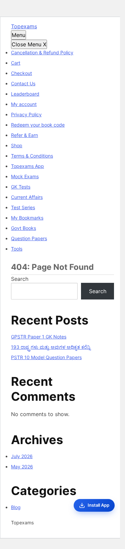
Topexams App (27, 166)
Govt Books (23, 228)
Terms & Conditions (32, 156)
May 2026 (22, 466)
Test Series (23, 207)
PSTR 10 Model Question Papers (46, 357)
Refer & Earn (24, 135)
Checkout (21, 73)
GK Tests (20, 187)
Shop (16, 145)
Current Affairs (27, 197)
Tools (16, 249)
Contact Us (23, 83)
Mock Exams (25, 176)
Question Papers (29, 238)
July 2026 (22, 456)
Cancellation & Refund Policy (42, 52)
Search (19, 278)
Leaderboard (25, 94)
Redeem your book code (38, 125)
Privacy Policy (26, 114)
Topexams (24, 26)
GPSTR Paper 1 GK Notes (38, 336)
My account (24, 104)
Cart (15, 63)
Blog (16, 507)
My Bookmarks (27, 218)
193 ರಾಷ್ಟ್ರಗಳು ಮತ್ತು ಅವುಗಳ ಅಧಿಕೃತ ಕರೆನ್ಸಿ (50, 347)
